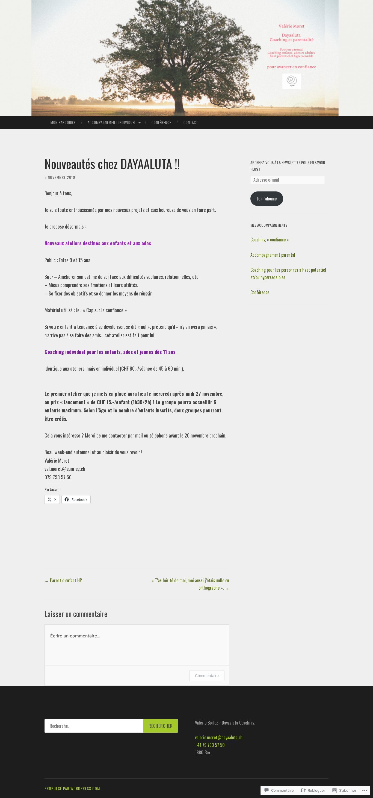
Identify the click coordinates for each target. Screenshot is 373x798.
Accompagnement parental (272, 255)
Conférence (161, 122)
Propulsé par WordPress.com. (73, 788)
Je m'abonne (267, 198)
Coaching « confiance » (269, 239)
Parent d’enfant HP (63, 580)
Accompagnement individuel (112, 122)
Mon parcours (63, 122)
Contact (190, 122)
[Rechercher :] (111, 726)
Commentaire (207, 675)
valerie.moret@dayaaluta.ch (218, 737)
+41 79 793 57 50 (210, 745)
